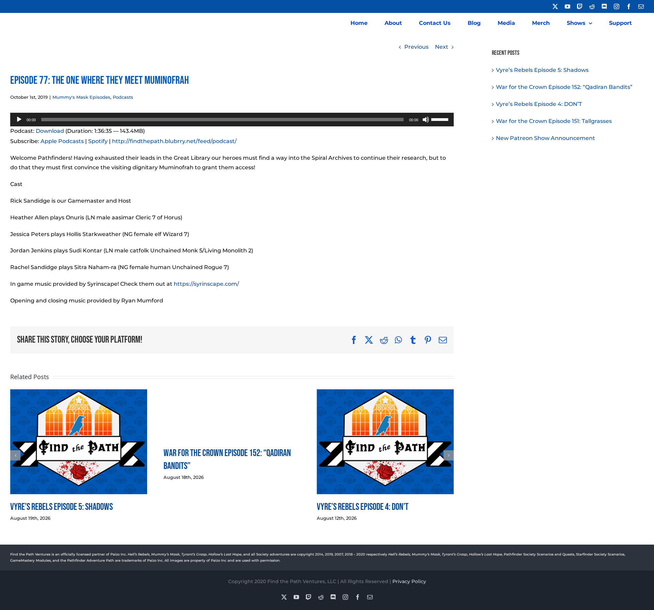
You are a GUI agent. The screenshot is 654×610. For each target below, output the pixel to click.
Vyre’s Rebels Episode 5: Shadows (61, 507)
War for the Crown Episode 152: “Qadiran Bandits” (564, 87)
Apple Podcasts (62, 141)
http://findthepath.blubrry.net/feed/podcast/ (174, 141)
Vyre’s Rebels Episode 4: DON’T (362, 507)
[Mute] (425, 119)
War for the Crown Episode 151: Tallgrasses (554, 121)
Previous (416, 47)
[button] (15, 455)
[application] (232, 119)
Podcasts (123, 97)
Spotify (98, 141)
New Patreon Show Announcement (545, 138)
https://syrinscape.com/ (206, 284)
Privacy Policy (409, 581)
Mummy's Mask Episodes (81, 97)
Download (50, 131)
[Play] (19, 119)
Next (441, 47)
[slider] (440, 119)
